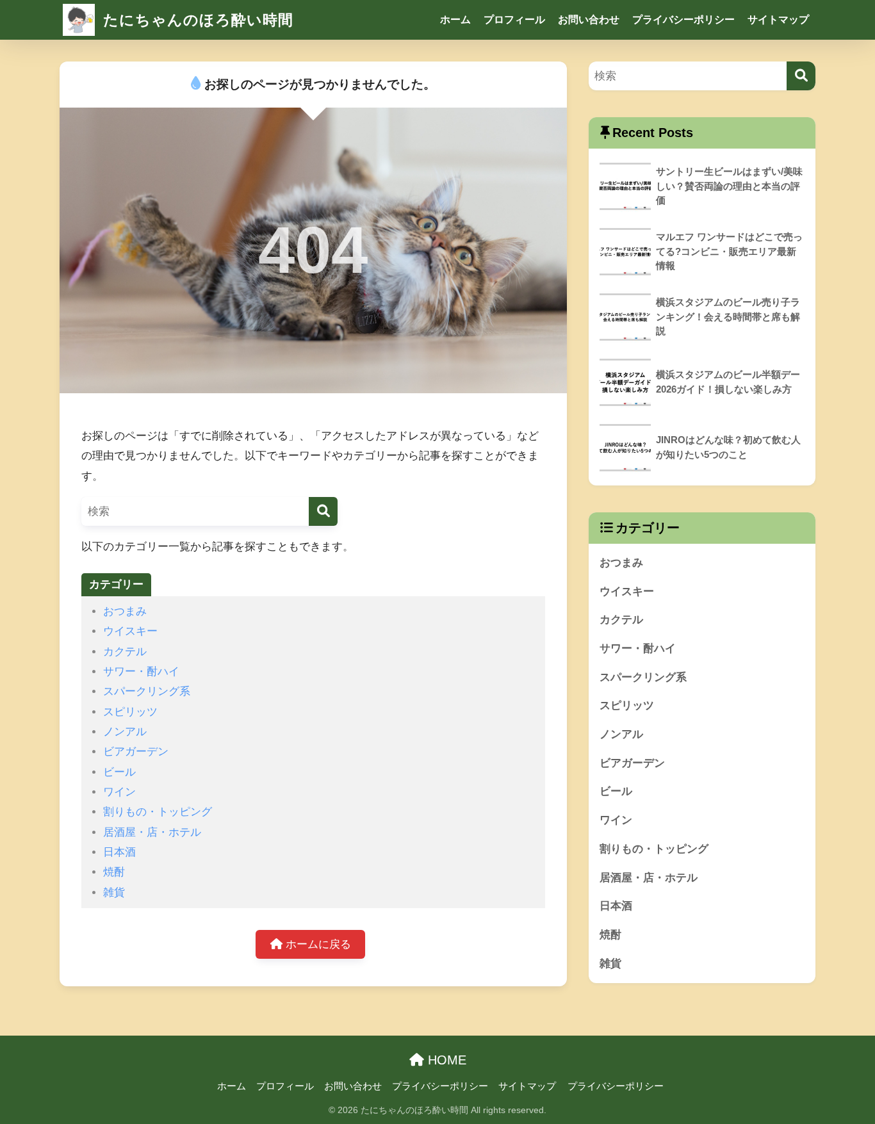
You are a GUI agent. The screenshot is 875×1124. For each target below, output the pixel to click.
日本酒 (119, 852)
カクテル (125, 652)
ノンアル (125, 732)
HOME (445, 1060)
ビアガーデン (135, 751)
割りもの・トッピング (157, 812)
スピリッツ (130, 712)
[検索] (323, 511)
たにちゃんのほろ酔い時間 (196, 20)
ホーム (455, 19)
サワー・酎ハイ (141, 671)
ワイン (119, 792)
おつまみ (125, 611)
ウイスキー (130, 631)
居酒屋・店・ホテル (152, 832)
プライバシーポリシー (683, 19)
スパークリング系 (146, 691)
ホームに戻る (316, 944)
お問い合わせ (588, 19)
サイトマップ (778, 19)
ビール (119, 772)
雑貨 (114, 892)
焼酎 (114, 872)
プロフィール (514, 19)
